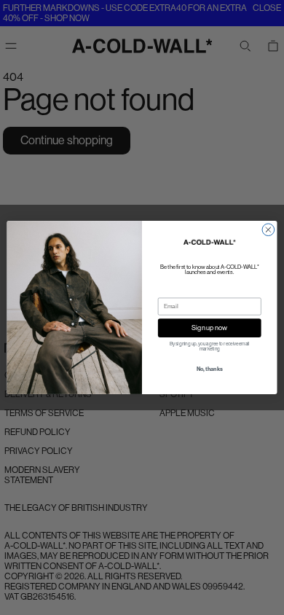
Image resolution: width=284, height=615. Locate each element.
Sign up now (209, 328)
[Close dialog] (268, 230)
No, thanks (210, 369)
